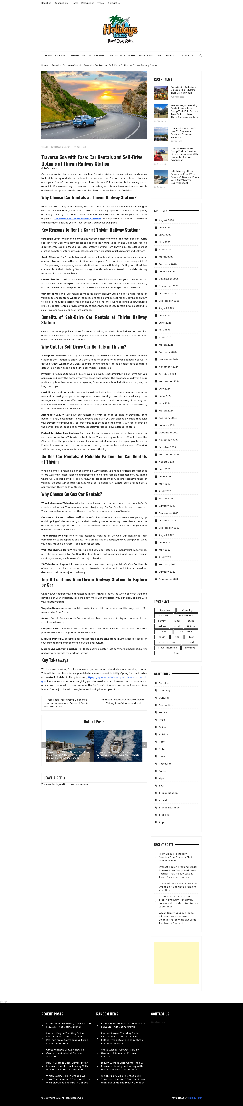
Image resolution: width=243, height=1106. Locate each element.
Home (48, 55)
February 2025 (168, 352)
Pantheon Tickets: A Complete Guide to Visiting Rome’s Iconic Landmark (123, 701)
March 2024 (166, 410)
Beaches (46, 3)
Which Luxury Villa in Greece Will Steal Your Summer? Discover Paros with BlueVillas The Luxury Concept (68, 755)
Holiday (162, 626)
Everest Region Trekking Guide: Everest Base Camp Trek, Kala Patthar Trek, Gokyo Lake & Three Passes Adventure (184, 111)
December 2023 (169, 432)
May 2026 (165, 242)
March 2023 (166, 498)
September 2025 (169, 300)
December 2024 (169, 359)
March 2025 (166, 344)
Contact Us (114, 3)
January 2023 (167, 506)
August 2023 (166, 462)
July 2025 (164, 315)
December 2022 (169, 513)
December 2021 (168, 579)
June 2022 (165, 542)
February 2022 (168, 564)
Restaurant (87, 3)
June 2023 (165, 476)
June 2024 (165, 396)
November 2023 (168, 440)
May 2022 (164, 549)
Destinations (61, 3)
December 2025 (169, 279)
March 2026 (166, 257)
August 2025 (166, 308)
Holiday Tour (195, 1098)
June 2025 (165, 322)
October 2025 (167, 293)
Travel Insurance (167, 647)
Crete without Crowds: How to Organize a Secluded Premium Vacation (183, 133)
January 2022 (167, 571)
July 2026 (164, 227)
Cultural (100, 55)
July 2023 (164, 469)
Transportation (167, 642)
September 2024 (169, 381)
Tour (191, 637)
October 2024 (167, 374)
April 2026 (165, 249)
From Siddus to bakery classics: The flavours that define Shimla (183, 90)
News (163, 631)
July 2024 (165, 388)
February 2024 (168, 418)
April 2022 (165, 557)
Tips (158, 55)
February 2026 (168, 264)
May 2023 (164, 484)
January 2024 (167, 425)
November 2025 (168, 286)
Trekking (190, 647)
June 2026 (165, 235)
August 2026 (166, 220)
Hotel (75, 3)
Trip (176, 653)
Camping (73, 55)
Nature (86, 55)
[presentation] (43, 745)
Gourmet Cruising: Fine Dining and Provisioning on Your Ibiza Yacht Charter (118, 754)
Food (177, 621)
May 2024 (165, 403)
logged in (61, 784)
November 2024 (169, 366)
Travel (100, 3)
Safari (162, 637)
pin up (3, 1001)
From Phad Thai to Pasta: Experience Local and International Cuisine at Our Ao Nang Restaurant (66, 703)
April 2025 (165, 337)
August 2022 (166, 535)
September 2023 (169, 454)
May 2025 (165, 330)
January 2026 (167, 271)
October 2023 (167, 447)
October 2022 (167, 520)
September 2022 (169, 527)
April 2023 (165, 491)
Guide (191, 621)
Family (162, 621)
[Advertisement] (176, 963)
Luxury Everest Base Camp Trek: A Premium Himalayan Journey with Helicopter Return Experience (184, 154)
